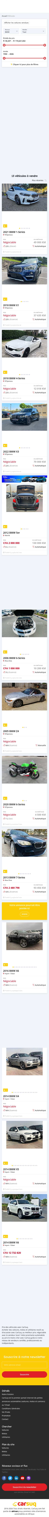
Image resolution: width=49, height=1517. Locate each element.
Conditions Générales (11, 1408)
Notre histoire (8, 1394)
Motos (4, 1433)
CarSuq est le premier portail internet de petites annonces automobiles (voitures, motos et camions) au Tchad (23, 1401)
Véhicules (11, 16)
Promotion (6, 1415)
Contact (5, 1419)
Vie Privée (6, 1412)
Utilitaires (6, 1437)
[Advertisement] (24, 96)
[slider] (4, 45)
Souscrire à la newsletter (24, 1487)
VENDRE (25, 914)
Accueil (4, 16)
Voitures (5, 1430)
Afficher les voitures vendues (16, 22)
